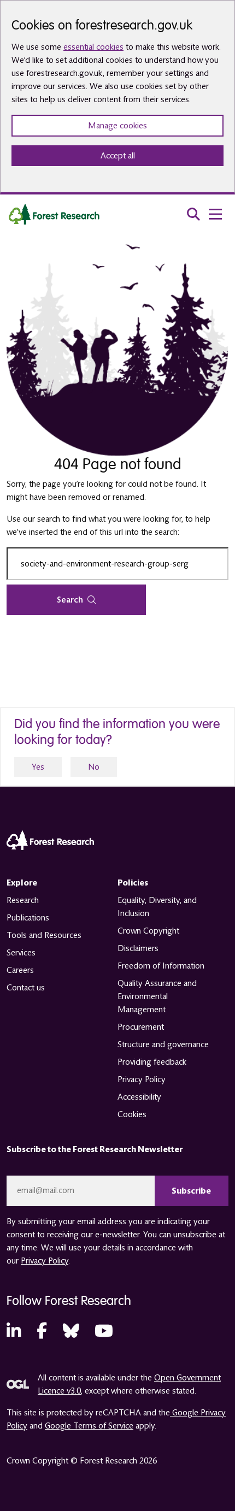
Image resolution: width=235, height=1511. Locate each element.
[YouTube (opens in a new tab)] (104, 1332)
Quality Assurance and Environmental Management (157, 996)
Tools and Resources (44, 935)
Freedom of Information (161, 966)
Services (21, 953)
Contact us (26, 988)
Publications (28, 918)
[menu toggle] (215, 214)
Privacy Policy (142, 1079)
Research (23, 900)
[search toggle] (193, 214)
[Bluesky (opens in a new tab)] (71, 1332)
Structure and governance (163, 1044)
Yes (38, 767)
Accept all (118, 156)
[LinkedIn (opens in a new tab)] (14, 1332)
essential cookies (93, 47)
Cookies (132, 1114)
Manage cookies (117, 126)
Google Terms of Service (89, 1426)
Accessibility (139, 1097)
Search (70, 600)
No (93, 767)
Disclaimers (138, 948)
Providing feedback (152, 1062)
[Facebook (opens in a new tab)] (42, 1332)
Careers (20, 970)
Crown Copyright (148, 931)
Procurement (141, 1027)
